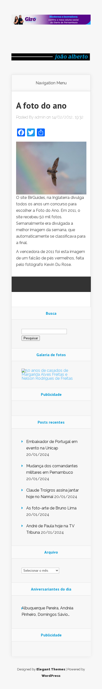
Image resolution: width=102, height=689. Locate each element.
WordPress (51, 676)
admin (40, 117)
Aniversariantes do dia (51, 589)
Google (25, 284)
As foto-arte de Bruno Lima (51, 508)
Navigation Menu (51, 83)
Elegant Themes (50, 669)
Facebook (35, 284)
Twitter (44, 284)
